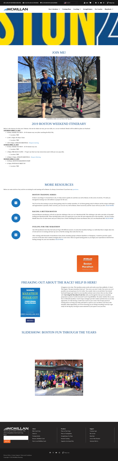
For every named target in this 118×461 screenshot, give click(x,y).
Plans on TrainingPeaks (66, 433)
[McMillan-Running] (16, 9)
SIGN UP (7, 441)
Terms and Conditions (26, 455)
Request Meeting (36, 157)
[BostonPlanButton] (87, 263)
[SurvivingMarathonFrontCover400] (30, 302)
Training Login (93, 431)
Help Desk (92, 436)
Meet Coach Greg (36, 431)
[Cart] (90, 3)
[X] (98, 3)
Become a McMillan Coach (38, 438)
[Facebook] (96, 3)
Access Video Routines (95, 438)
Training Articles (36, 436)
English (68, 2)
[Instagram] (103, 3)
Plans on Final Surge (65, 431)
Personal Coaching (65, 438)
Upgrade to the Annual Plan (67, 441)
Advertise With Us (94, 441)
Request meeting (34, 143)
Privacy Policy (7, 455)
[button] (89, 3)
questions (75, 189)
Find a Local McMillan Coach (39, 441)
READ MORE (110, 205)
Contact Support (16, 455)
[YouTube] (101, 3)
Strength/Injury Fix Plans (67, 436)
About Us (34, 433)
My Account (92, 433)
